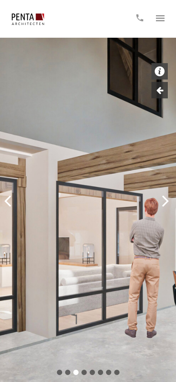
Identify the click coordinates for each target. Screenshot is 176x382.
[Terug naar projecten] (159, 90)
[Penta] (27, 19)
